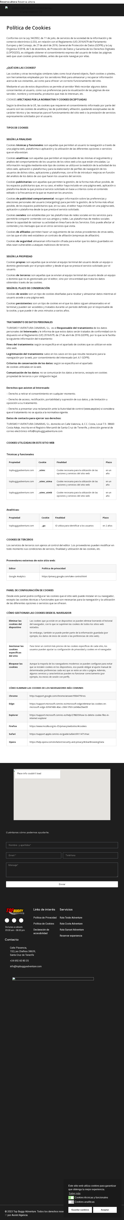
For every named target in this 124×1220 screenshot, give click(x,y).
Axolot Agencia (20, 1215)
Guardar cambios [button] (80, 1210)
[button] (116, 10)
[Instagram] (21, 920)
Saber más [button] (74, 1193)
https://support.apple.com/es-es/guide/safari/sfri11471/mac (59, 734)
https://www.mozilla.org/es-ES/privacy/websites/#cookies (58, 726)
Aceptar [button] (105, 1210)
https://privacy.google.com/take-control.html (64, 576)
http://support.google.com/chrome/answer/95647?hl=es (58, 695)
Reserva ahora (8, 1)
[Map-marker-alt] (14, 920)
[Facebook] (7, 920)
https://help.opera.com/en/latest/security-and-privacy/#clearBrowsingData (67, 742)
